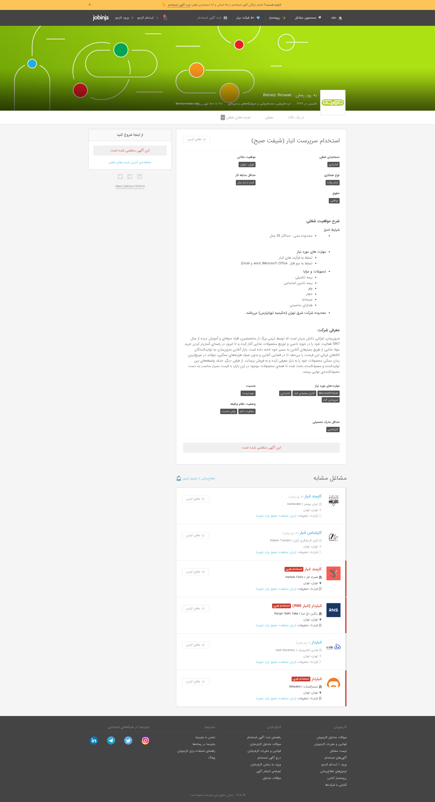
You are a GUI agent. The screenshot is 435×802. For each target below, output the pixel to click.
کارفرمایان (274, 727)
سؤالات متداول (272, 778)
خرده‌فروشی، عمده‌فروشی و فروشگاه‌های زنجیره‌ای (259, 104)
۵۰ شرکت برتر (245, 18)
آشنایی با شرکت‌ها (336, 785)
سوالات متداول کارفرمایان (265, 744)
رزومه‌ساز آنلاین (337, 778)
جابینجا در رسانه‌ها (204, 744)
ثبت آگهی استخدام (210, 18)
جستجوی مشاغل (306, 18)
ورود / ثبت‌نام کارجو (334, 764)
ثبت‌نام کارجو (146, 18)
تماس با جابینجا (205, 737)
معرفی (269, 117)
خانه (334, 18)
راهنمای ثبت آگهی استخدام (264, 737)
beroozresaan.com (187, 104)
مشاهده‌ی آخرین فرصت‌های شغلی (130, 162)
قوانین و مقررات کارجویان (330, 744)
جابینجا (210, 727)
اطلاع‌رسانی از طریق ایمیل (198, 478)
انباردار (316, 642)
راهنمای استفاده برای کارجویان (196, 751)
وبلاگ (211, 758)
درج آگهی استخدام (269, 758)
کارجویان (340, 727)
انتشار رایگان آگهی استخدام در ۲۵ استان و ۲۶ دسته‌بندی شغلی (224, 5)
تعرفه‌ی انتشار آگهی (268, 771)
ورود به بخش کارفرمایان (265, 764)
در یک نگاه (296, 117)
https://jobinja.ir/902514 (130, 186)
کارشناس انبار (310, 533)
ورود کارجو (122, 18)
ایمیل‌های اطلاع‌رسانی (333, 771)
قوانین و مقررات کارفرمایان (264, 751)
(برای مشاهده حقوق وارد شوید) (276, 516)
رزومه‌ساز (275, 18)
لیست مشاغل (338, 751)
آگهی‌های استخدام (336, 758)
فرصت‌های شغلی (236, 117)
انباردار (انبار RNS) (306, 606)
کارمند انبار (312, 496)
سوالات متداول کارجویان (332, 737)
